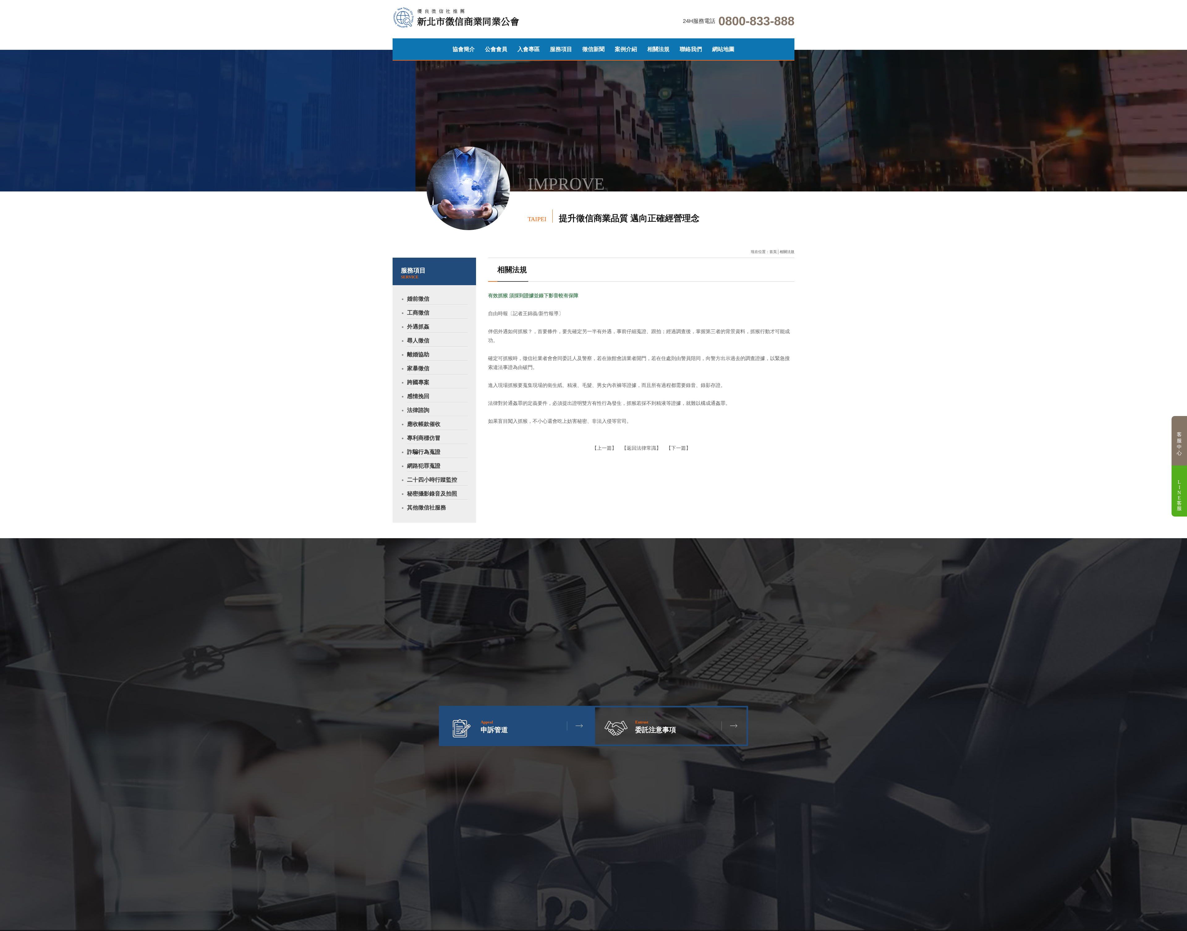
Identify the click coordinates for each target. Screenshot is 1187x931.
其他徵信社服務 (426, 507)
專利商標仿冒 (423, 438)
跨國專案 (418, 382)
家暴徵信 (418, 368)
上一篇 (604, 448)
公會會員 (496, 49)
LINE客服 (1179, 495)
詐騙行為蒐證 (423, 452)
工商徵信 (418, 313)
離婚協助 (418, 354)
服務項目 (561, 49)
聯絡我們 (691, 49)
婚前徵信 (418, 299)
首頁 (773, 252)
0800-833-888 (756, 21)
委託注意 (91, 246)
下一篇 (678, 448)
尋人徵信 (418, 340)
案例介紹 (626, 49)
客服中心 (1179, 444)
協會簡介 (464, 49)
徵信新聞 (593, 49)
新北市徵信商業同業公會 (468, 18)
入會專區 (528, 49)
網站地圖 (723, 49)
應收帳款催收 (423, 424)
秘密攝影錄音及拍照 (432, 494)
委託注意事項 (655, 727)
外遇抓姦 (418, 327)
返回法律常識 (641, 448)
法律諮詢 (418, 410)
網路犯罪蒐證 (423, 466)
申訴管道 (109, 246)
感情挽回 (418, 396)
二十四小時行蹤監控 (432, 480)
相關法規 (658, 49)
